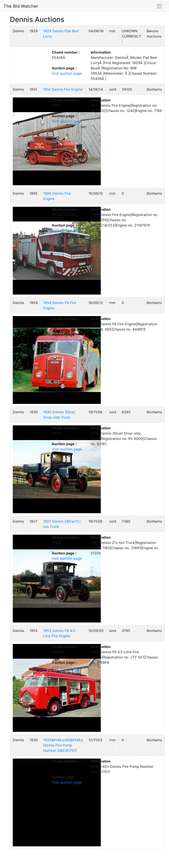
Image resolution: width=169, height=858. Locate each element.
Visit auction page (67, 73)
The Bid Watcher (21, 6)
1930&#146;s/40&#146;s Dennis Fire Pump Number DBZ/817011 (63, 745)
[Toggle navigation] (159, 6)
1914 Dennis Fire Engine (63, 89)
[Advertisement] (143, 91)
